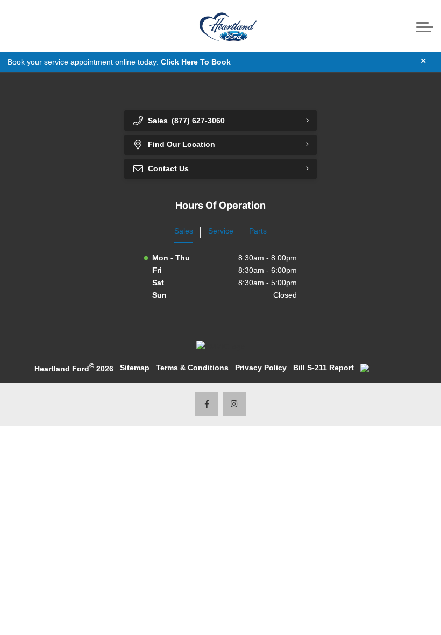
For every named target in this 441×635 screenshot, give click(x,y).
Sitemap (135, 367)
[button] (48, 26)
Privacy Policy (261, 367)
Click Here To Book (196, 62)
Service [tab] (220, 231)
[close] (423, 61)
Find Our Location (181, 144)
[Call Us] (16, 26)
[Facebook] (207, 404)
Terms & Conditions (192, 367)
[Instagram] (235, 404)
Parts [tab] (258, 231)
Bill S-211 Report (323, 367)
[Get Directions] (32, 26)
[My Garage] (403, 26)
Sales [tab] (183, 231)
